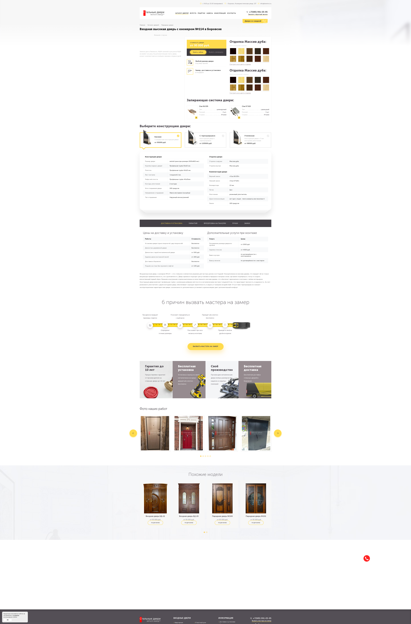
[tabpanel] (155, 433)
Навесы (209, 13)
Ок (7, 620)
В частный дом (201, 622)
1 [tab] (200, 456)
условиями (16, 615)
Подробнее (155, 522)
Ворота (193, 13)
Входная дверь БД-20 (189, 516)
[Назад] (229, 55)
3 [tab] (205, 456)
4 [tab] (207, 456)
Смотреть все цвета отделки (240, 64)
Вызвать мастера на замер (205, 346)
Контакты (231, 13)
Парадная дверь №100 (222, 516)
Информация (220, 13)
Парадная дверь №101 (256, 516)
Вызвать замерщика (216, 52)
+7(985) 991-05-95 (258, 12)
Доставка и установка (171, 223)
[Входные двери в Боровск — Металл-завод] (157, 13)
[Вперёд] (269, 55)
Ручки (235, 223)
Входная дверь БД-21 (155, 516)
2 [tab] (203, 456)
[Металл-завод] (155, 619)
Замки (247, 223)
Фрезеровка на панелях (215, 223)
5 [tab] (210, 456)
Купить (198, 52)
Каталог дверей (181, 13)
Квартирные (179, 622)
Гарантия (193, 223)
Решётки (201, 13)
